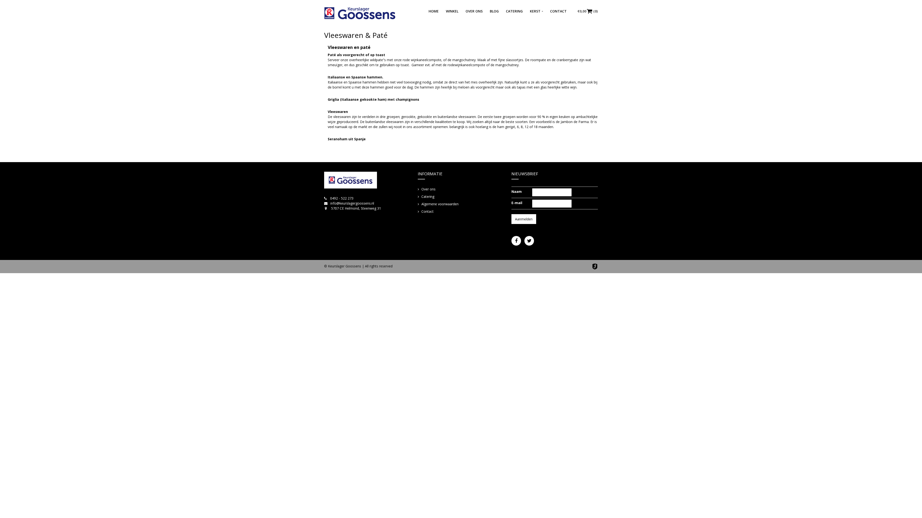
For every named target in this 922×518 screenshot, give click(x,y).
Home (434, 11)
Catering (514, 11)
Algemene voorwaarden (440, 204)
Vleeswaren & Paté (356, 35)
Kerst (535, 11)
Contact (558, 11)
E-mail (516, 202)
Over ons (474, 11)
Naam (516, 191)
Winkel (452, 11)
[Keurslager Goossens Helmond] (359, 13)
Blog (494, 11)
